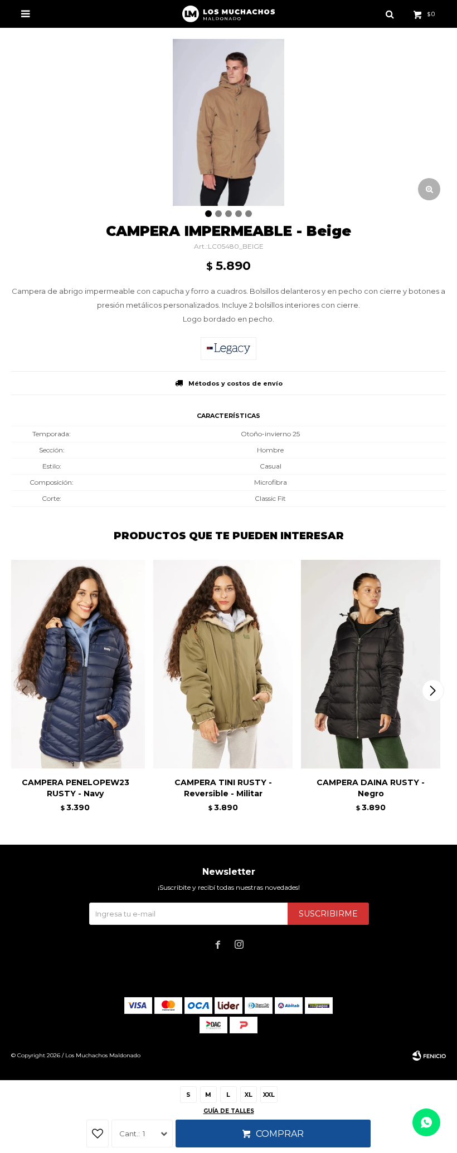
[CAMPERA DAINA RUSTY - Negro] (370, 664)
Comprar (280, 1134)
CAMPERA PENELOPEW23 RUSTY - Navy (75, 788)
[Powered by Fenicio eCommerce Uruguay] (429, 1055)
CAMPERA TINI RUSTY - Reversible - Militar (223, 788)
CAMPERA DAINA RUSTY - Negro (371, 788)
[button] (432, 690)
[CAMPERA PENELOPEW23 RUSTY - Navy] (75, 664)
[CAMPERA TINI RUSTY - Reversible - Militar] (223, 664)
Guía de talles (228, 1111)
